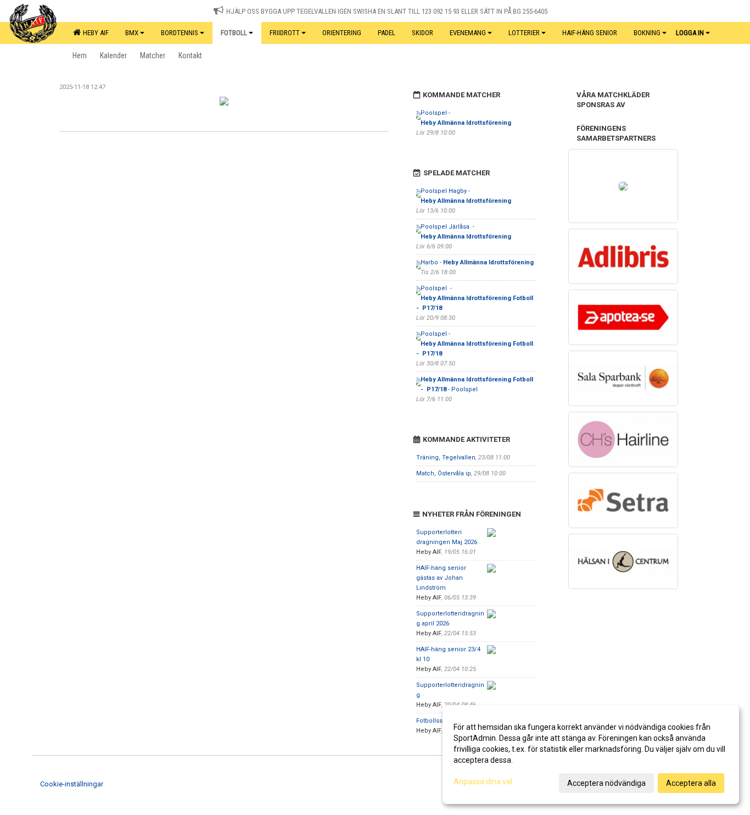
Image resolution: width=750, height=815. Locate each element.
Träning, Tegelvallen (445, 457)
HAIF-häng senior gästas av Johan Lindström (441, 577)
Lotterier (524, 33)
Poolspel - (475, 298)
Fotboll (234, 33)
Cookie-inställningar (71, 784)
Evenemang (468, 33)
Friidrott (285, 33)
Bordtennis (179, 33)
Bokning (647, 33)
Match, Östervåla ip (443, 473)
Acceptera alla (691, 783)
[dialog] (591, 754)
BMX (131, 33)
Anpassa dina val (483, 781)
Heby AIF (94, 33)
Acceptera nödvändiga (606, 783)
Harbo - (477, 262)
